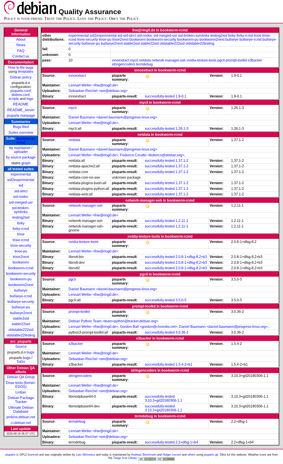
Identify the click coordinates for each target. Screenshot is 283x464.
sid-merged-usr (21, 202)
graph (26, 163)
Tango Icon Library (125, 458)
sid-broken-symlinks (21, 210)
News (20, 45)
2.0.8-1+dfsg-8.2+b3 (191, 257)
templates (25, 71)
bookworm (21, 262)
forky (21, 223)
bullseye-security (21, 302)
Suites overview (20, 132)
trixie (21, 234)
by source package (21, 157)
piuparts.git (211, 454)
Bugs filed (21, 127)
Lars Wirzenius (85, 454)
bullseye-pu (21, 307)
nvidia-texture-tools (201, 60)
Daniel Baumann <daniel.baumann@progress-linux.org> (113, 117)
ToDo (21, 362)
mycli (134, 60)
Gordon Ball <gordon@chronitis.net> (148, 326)
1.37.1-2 (182, 160)
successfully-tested (160, 96)
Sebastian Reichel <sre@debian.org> (98, 91)
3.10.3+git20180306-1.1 (163, 400)
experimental (21, 174)
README (21, 104)
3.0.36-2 (182, 332)
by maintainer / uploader (20, 150)
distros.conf (20, 95)
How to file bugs (20, 67)
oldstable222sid (20, 330)
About (20, 39)
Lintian (20, 392)
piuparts (10, 454)
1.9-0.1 (181, 96)
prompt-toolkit (236, 60)
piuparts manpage (21, 115)
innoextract (120, 60)
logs (30, 99)
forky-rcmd (21, 229)
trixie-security (20, 245)
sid (21, 185)
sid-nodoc (21, 197)
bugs (30, 352)
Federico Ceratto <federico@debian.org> (152, 155)
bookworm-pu (21, 279)
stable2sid (21, 318)
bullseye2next (21, 313)
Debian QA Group (21, 377)
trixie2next (21, 257)
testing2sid (20, 217)
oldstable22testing (20, 335)
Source (21, 346)
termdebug (144, 64)
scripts (14, 99)
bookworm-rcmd (20, 268)
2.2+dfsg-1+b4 (187, 442)
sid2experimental (20, 180)
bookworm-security (21, 273)
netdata (145, 60)
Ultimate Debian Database (21, 409)
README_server (20, 110)
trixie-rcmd (21, 240)
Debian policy (21, 77)
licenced (33, 454)
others (191, 454)
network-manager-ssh (169, 60)
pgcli (221, 60)
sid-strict (20, 191)
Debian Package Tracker (21, 400)
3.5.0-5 (181, 300)
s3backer (255, 60)
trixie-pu (21, 251)
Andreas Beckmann (143, 454)
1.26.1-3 (182, 128)
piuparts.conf (20, 91)
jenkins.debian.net (20, 417)
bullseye (20, 290)
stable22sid (21, 324)
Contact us (20, 56)
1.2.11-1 (182, 221)
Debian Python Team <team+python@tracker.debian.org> (113, 321)
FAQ (20, 51)
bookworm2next (20, 285)
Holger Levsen (172, 454)
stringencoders (123, 64)
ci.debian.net (21, 423)
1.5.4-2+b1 (184, 364)
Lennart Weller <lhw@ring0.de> (93, 85)
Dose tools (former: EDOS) (21, 385)
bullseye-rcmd (21, 296)
